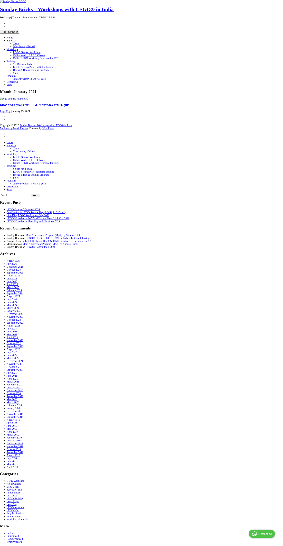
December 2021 (15, 361)
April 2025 (12, 284)
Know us (11, 40)
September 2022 (15, 346)
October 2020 (14, 393)
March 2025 (13, 287)
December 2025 (15, 266)
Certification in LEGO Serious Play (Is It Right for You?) (36, 212)
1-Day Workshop (15, 480)
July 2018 (12, 458)
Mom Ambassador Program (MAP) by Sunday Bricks (53, 235)
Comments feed (15, 538)
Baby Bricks (13, 486)
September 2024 (15, 293)
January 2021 (13, 387)
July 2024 (12, 299)
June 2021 (12, 375)
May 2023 (12, 334)
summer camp (14, 516)
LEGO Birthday (15, 498)
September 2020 (15, 396)
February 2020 (14, 405)
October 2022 (14, 343)
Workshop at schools (17, 519)
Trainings (11, 61)
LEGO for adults (15, 507)
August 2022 (13, 349)
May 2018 (12, 464)
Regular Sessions (15, 513)
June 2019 (12, 425)
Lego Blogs (13, 501)
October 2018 (14, 449)
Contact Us (12, 81)
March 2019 (13, 434)
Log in (10, 533)
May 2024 (12, 305)
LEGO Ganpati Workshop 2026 (23, 209)
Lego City (5, 111)
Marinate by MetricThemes (14, 128)
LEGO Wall (13, 510)
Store (16, 73)
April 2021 (12, 378)
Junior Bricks (13, 492)
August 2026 (13, 260)
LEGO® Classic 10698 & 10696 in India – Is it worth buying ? (58, 238)
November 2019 (15, 414)
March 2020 (13, 402)
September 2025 (15, 272)
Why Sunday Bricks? (24, 46)
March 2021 (13, 381)
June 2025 (12, 281)
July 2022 (12, 352)
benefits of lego (14, 489)
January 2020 (13, 408)
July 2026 (12, 263)
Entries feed (13, 536)
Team (16, 43)
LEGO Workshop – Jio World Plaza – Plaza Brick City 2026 (38, 218)
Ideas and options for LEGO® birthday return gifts (34, 105)
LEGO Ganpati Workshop (26, 52)
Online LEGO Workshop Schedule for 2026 (36, 58)
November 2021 (15, 364)
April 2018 (12, 467)
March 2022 (13, 358)
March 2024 (13, 308)
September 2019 (15, 417)
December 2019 (15, 411)
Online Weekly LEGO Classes (29, 55)
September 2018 (15, 452)
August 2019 (13, 420)
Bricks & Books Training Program (31, 70)
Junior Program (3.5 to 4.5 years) (30, 78)
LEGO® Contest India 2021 (40, 247)
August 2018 (13, 455)
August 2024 (13, 296)
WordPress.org (14, 541)
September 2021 (15, 369)
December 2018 (15, 443)
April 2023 (12, 337)
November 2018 (15, 446)
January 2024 (13, 310)
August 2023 (13, 325)
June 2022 (12, 355)
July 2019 (12, 422)
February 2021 (14, 384)
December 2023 (15, 313)
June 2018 (12, 461)
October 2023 (14, 319)
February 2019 (14, 437)
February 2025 (14, 290)
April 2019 (12, 431)
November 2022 (15, 340)
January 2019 (13, 440)
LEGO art (12, 495)
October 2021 (14, 366)
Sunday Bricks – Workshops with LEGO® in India (57, 9)
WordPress (48, 128)
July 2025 (12, 278)
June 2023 (12, 331)
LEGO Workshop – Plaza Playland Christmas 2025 (33, 221)
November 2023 (15, 316)
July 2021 (12, 372)
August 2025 (13, 275)
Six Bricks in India (22, 64)
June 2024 (12, 302)
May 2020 (12, 399)
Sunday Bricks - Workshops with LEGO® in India (46, 125)
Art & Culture (14, 483)
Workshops (12, 49)
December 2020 (15, 390)
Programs (11, 75)
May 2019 (12, 428)
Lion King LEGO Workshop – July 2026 (28, 215)
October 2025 (14, 269)
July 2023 (12, 328)
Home (10, 37)
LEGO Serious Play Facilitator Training (33, 67)
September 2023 (15, 322)
